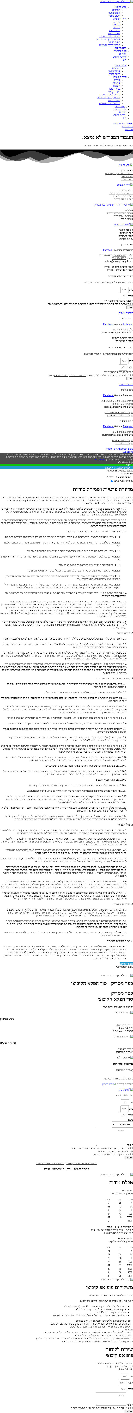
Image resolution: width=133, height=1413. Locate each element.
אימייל (129, 1382)
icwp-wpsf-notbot (123, 480)
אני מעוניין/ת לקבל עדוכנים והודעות (115, 1151)
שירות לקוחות (126, 238)
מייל (130, 289)
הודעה (129, 1145)
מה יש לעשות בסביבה (109, 36)
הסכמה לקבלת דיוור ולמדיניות (118, 300)
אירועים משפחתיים (123, 216)
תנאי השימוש (60, 304)
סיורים (117, 21)
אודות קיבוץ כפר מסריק (108, 39)
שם (131, 1102)
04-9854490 (120, 255)
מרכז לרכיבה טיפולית (109, 45)
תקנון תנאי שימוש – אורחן (120, 269)
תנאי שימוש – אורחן (54, 1169)
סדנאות (116, 24)
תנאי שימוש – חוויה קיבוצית (50, 1163)
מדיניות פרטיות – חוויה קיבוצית (81, 1163)
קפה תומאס (114, 33)
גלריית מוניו (114, 30)
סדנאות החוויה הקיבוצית (121, 193)
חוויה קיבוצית (120, 18)
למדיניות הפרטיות (77, 304)
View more (100, 459)
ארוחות (123, 53)
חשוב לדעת (114, 15)
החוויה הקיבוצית (125, 1084)
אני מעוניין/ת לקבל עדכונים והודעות (111, 1154)
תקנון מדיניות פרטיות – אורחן (118, 266)
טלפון (130, 296)
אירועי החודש (120, 56)
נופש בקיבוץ (121, 7)
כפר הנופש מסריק (124, 1095)
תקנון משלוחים (125, 236)
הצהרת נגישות (126, 313)
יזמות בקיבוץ (114, 42)
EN (125, 59)
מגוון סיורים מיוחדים (123, 196)
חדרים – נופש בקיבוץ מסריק (119, 173)
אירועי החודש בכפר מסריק (119, 213)
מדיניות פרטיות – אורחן (77, 1169)
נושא (130, 1119)
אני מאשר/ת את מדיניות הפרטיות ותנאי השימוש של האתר (100, 1148)
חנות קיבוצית (120, 51)
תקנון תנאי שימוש (124, 341)
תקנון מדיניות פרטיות (122, 338)
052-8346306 (119, 329)
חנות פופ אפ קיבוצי (123, 199)
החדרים (116, 9)
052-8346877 (119, 258)
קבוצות (116, 27)
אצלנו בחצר (114, 12)
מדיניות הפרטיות (104, 1408)
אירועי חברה (127, 219)
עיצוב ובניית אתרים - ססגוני (119, 448)
